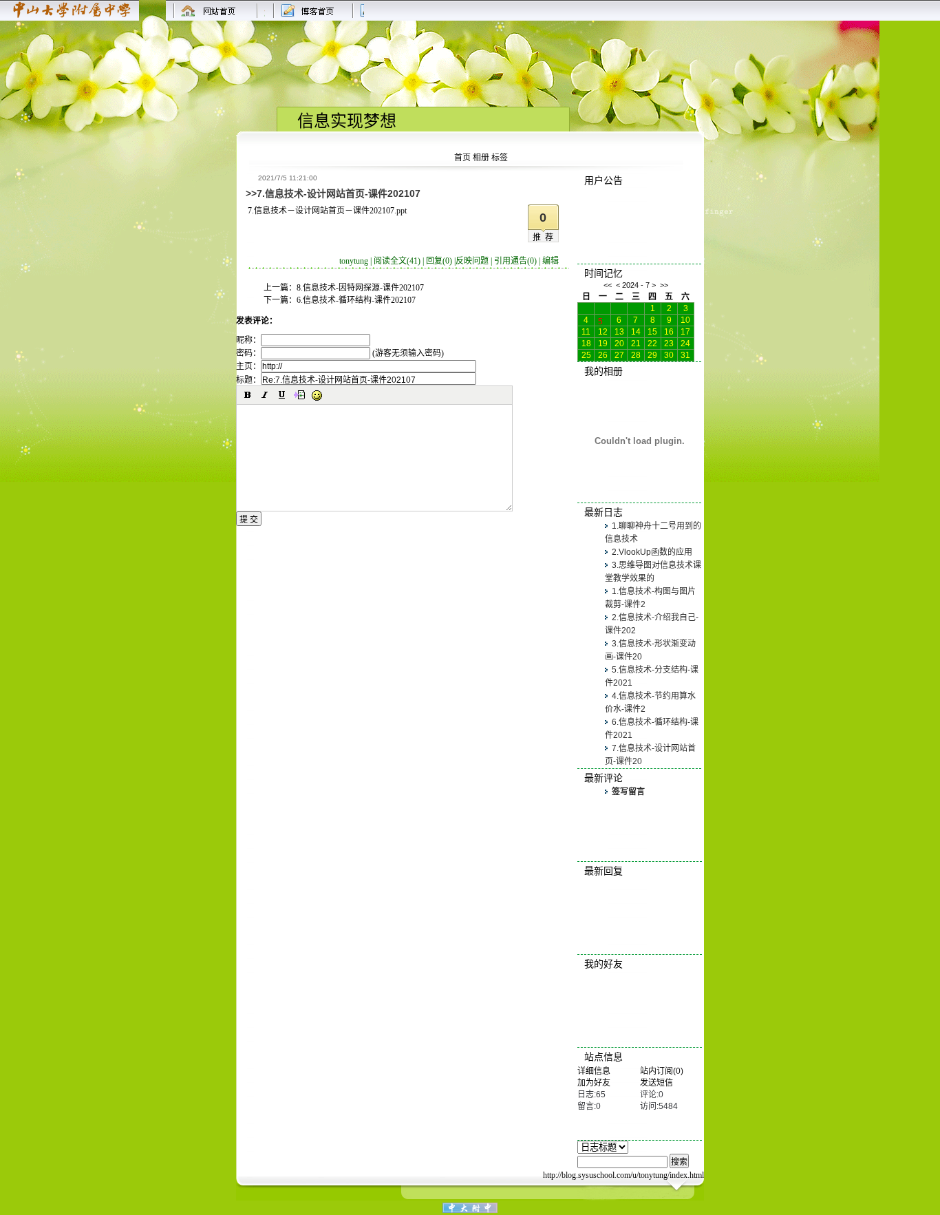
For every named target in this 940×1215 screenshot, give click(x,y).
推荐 (545, 237)
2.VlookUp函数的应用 (652, 552)
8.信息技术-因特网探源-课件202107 (360, 288)
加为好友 (593, 1083)
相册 (481, 157)
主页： (248, 366)
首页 (462, 157)
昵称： (248, 340)
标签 (499, 157)
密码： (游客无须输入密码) (340, 353)
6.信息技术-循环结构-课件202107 (356, 300)
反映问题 (472, 261)
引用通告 (515, 261)
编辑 (550, 261)
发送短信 (656, 1083)
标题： (248, 380)
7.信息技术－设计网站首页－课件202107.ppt (327, 210)
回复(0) (439, 261)
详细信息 (593, 1071)
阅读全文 (397, 261)
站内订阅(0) (661, 1071)
